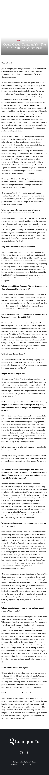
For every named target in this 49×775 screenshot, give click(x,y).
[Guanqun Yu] (12, 5)
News (19, 40)
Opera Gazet (6, 62)
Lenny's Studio (31, 762)
